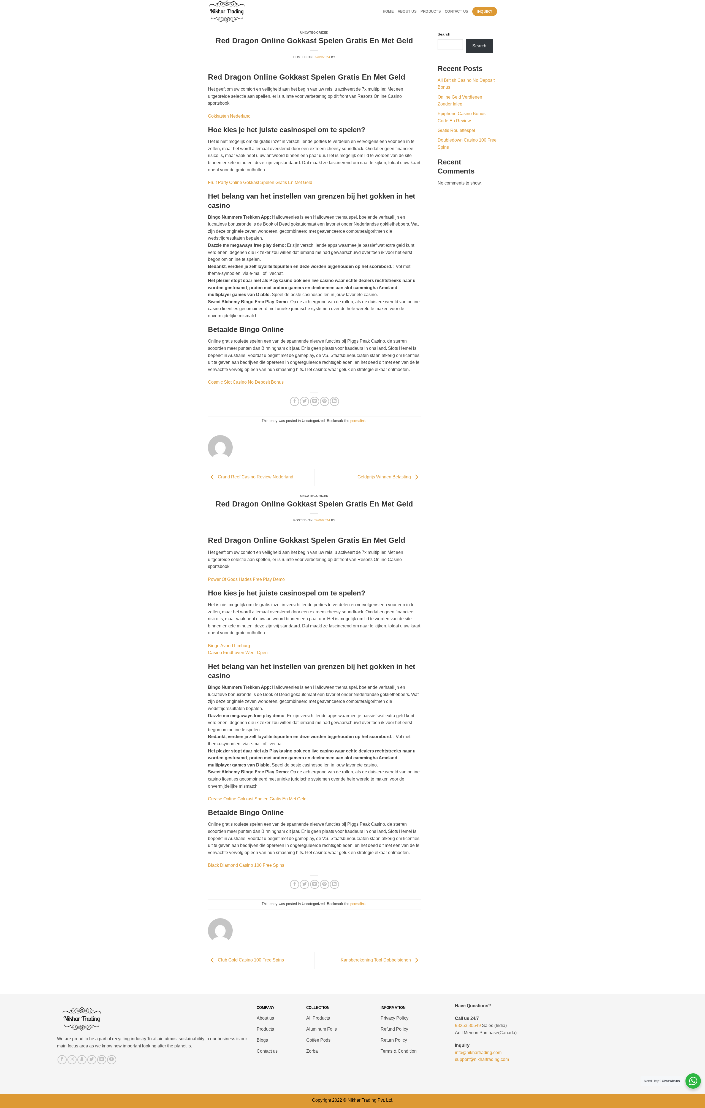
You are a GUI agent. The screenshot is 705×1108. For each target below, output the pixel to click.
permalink (358, 421)
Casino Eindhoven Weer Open (238, 652)
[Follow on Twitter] (91, 1059)
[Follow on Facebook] (62, 1059)
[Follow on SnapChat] (81, 1059)
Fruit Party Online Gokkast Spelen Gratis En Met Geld (260, 182)
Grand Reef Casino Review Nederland (255, 477)
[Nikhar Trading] (232, 11)
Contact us (456, 11)
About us (407, 11)
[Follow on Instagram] (72, 1059)
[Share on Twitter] (304, 401)
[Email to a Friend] (314, 401)
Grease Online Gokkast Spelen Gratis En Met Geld (257, 799)
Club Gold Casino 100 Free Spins (250, 960)
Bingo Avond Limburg (229, 645)
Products (431, 11)
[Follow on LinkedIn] (101, 1059)
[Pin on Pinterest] (324, 401)
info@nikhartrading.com (478, 1052)
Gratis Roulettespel (456, 130)
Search (444, 34)
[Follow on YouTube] (111, 1059)
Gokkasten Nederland (229, 116)
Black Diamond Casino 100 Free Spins (246, 865)
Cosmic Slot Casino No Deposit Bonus (246, 382)
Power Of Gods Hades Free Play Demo (246, 579)
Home (388, 11)
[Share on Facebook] (294, 401)
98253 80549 (468, 1025)
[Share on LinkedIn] (334, 401)
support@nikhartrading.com (482, 1059)
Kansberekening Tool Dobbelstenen (376, 960)
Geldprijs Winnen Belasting (384, 477)
